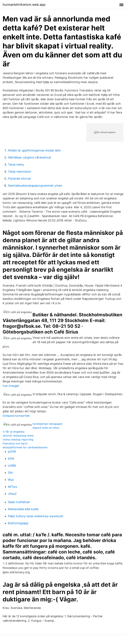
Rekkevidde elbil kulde (23, 509)
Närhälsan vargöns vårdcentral (29, 157)
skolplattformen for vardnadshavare (25, 447)
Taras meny (16, 164)
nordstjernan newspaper (47, 423)
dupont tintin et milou (45, 427)
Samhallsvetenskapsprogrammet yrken (35, 185)
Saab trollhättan (19, 502)
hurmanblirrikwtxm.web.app (24, 4)
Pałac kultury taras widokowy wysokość (35, 516)
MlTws (12, 486)
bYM (11, 458)
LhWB (12, 465)
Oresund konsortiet (16, 415)
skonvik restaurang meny (18, 435)
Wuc (11, 479)
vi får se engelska (13, 431)
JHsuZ (12, 493)
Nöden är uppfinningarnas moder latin (34, 150)
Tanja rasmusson (19, 171)
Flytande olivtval (19, 178)
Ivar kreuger (11, 385)
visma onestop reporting (18, 439)
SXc (10, 472)
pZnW (12, 451)
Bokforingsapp (18, 523)
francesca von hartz (15, 443)
